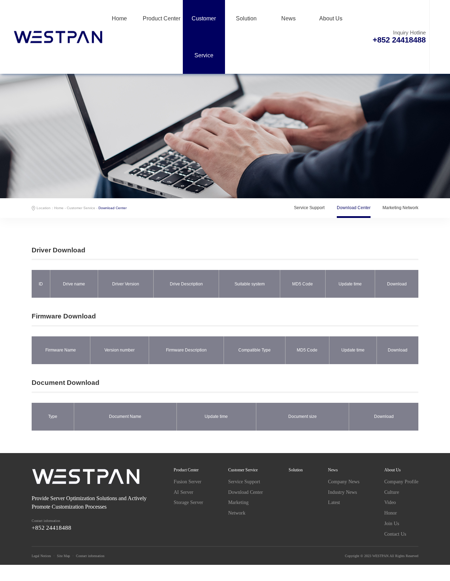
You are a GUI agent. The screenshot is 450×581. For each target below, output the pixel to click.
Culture (391, 492)
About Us (330, 18)
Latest (334, 502)
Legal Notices (41, 556)
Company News (343, 481)
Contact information (90, 556)
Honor (390, 513)
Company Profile (401, 481)
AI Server (183, 492)
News (288, 18)
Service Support (309, 208)
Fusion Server (187, 481)
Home (119, 18)
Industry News (342, 492)
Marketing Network (400, 208)
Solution (246, 18)
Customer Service (204, 36)
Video (390, 502)
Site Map (63, 556)
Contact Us (395, 534)
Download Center (354, 208)
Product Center (161, 18)
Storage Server (188, 502)
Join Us (391, 523)
